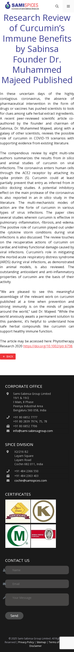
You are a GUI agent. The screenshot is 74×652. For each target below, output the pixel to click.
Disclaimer (35, 646)
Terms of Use (56, 642)
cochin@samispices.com (30, 480)
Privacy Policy (26, 642)
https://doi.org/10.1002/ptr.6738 (47, 346)
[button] (57, 6)
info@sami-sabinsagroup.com (33, 431)
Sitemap (41, 642)
